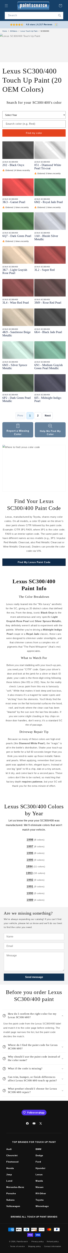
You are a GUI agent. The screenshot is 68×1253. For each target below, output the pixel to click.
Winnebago (42, 1206)
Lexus (39, 1174)
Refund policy (53, 1241)
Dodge (39, 1155)
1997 (30, 846)
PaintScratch (22, 1241)
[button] (6, 5)
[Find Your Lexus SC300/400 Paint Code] (34, 468)
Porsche (11, 1193)
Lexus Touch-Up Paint (28, 31)
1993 (29, 873)
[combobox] (34, 15)
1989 (30, 899)
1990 (30, 893)
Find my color (34, 133)
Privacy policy (37, 1241)
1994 (29, 866)
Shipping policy (34, 1246)
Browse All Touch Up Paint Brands (34, 1216)
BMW (38, 1149)
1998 (30, 839)
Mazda (39, 1181)
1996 (30, 853)
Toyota (40, 1200)
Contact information (52, 1246)
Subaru (10, 1200)
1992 (30, 879)
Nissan (40, 1187)
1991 (30, 886)
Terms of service (17, 1246)
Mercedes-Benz (15, 1187)
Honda (10, 1168)
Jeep (9, 1174)
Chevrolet (12, 1155)
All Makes (13, 31)
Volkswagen (13, 1206)
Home (4, 31)
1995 (30, 859)
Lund (9, 1181)
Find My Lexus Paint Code (34, 562)
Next (48, 415)
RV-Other (41, 1193)
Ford (38, 1161)
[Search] (59, 15)
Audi (9, 1149)
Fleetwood (12, 1161)
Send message (34, 977)
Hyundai (40, 1168)
